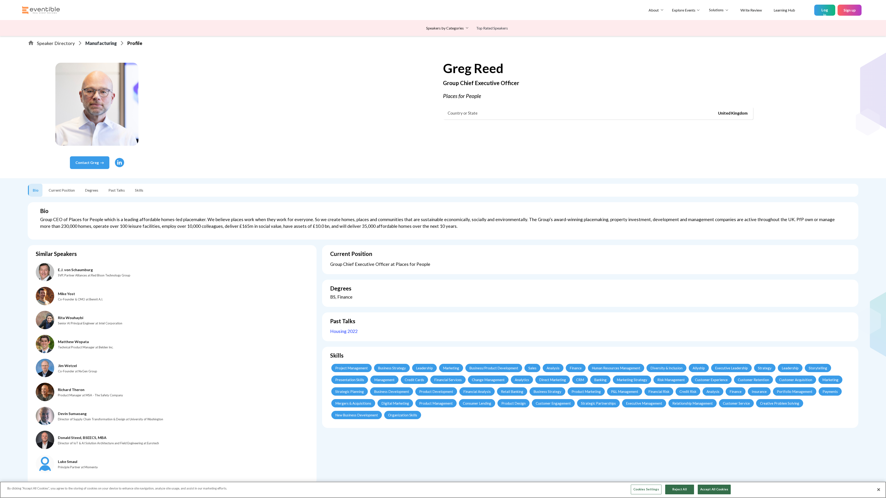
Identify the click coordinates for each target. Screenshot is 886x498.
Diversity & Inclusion (666, 368)
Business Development (391, 391)
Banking (600, 380)
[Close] (879, 489)
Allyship (699, 368)
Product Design (513, 403)
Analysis (553, 368)
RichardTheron (71, 389)
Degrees (91, 190)
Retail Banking (512, 391)
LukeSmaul (67, 461)
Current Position (62, 190)
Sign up (850, 10)
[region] (443, 490)
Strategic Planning (349, 391)
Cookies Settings (646, 489)
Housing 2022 (344, 331)
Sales (532, 368)
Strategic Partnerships (598, 403)
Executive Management (644, 403)
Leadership (424, 368)
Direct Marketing (552, 380)
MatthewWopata (73, 341)
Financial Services (448, 380)
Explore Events (683, 10)
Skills (139, 190)
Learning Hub (784, 10)
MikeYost (66, 293)
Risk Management (671, 380)
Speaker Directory (56, 43)
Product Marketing (586, 391)
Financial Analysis (477, 391)
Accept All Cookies (714, 489)
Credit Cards (414, 380)
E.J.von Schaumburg (75, 269)
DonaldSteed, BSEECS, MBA (82, 437)
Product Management (436, 403)
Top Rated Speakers (492, 28)
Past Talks (116, 190)
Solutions (716, 10)
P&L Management (624, 391)
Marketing (451, 368)
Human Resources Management (616, 368)
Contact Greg (87, 162)
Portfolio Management (794, 391)
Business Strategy (392, 368)
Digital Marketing (395, 403)
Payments (830, 391)
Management (384, 380)
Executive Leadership (731, 368)
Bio (36, 190)
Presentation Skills (349, 380)
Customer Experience (711, 380)
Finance (576, 368)
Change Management (488, 380)
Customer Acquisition (795, 380)
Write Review (751, 10)
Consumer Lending (477, 403)
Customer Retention (753, 380)
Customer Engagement (553, 403)
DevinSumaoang (72, 413)
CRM (580, 380)
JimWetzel (67, 365)
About (654, 10)
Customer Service (736, 403)
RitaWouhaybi (70, 317)
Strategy (765, 368)
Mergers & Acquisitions (353, 403)
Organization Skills (402, 415)
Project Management (351, 368)
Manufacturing (101, 43)
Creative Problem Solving (779, 403)
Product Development (436, 391)
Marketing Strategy (632, 380)
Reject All (679, 489)
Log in (824, 12)
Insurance (759, 391)
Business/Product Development (493, 368)
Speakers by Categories (445, 28)
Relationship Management (692, 403)
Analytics (522, 380)
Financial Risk (658, 391)
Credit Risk (687, 391)
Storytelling (818, 368)
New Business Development (356, 415)
